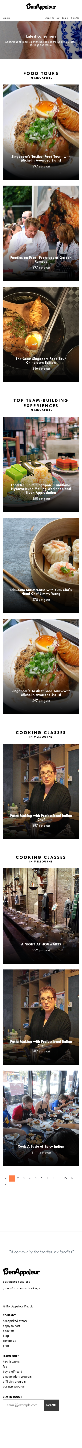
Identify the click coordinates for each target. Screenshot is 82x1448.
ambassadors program (17, 1376)
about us (8, 1331)
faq (5, 1366)
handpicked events (15, 1321)
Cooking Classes (41, 734)
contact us (9, 1340)
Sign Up (75, 18)
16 (71, 1178)
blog (6, 1336)
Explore (7, 18)
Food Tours (41, 75)
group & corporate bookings (21, 1288)
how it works (11, 1361)
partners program (14, 1386)
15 (65, 1178)
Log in (65, 18)
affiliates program (14, 1381)
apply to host (11, 1326)
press (6, 1345)
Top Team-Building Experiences (41, 405)
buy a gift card (12, 1371)
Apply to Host (52, 18)
